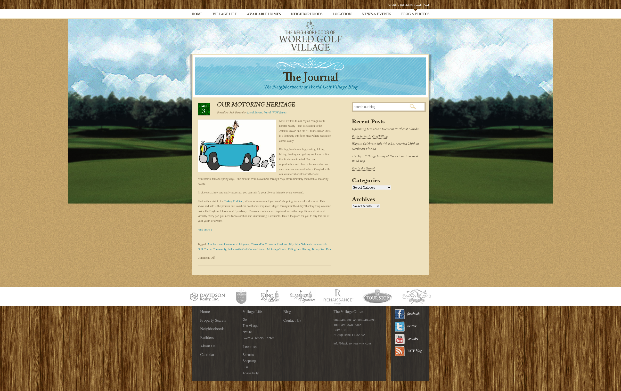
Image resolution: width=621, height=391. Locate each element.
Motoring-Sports (276, 249)
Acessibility (251, 373)
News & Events (376, 14)
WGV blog (414, 350)
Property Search (213, 320)
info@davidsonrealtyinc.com (352, 343)
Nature (247, 332)
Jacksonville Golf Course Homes (247, 249)
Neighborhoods (307, 14)
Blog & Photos (415, 14)
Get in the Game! (363, 168)
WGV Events (279, 112)
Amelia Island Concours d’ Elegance (228, 244)
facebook (413, 313)
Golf (245, 319)
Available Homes (264, 14)
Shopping (249, 361)
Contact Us (292, 320)
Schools (248, 355)
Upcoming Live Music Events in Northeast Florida (385, 129)
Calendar (207, 354)
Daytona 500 (284, 244)
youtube (413, 338)
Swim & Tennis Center (258, 338)
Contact (422, 5)
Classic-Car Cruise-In (263, 244)
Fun (245, 367)
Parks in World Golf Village (370, 136)
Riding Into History (299, 249)
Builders (406, 5)
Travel (267, 112)
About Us (208, 346)
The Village (250, 325)
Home (197, 14)
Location (342, 14)
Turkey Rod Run (233, 201)
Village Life (224, 14)
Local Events (254, 112)
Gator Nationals (303, 244)
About (393, 5)
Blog (287, 311)
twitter (412, 326)
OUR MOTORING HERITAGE (256, 105)
